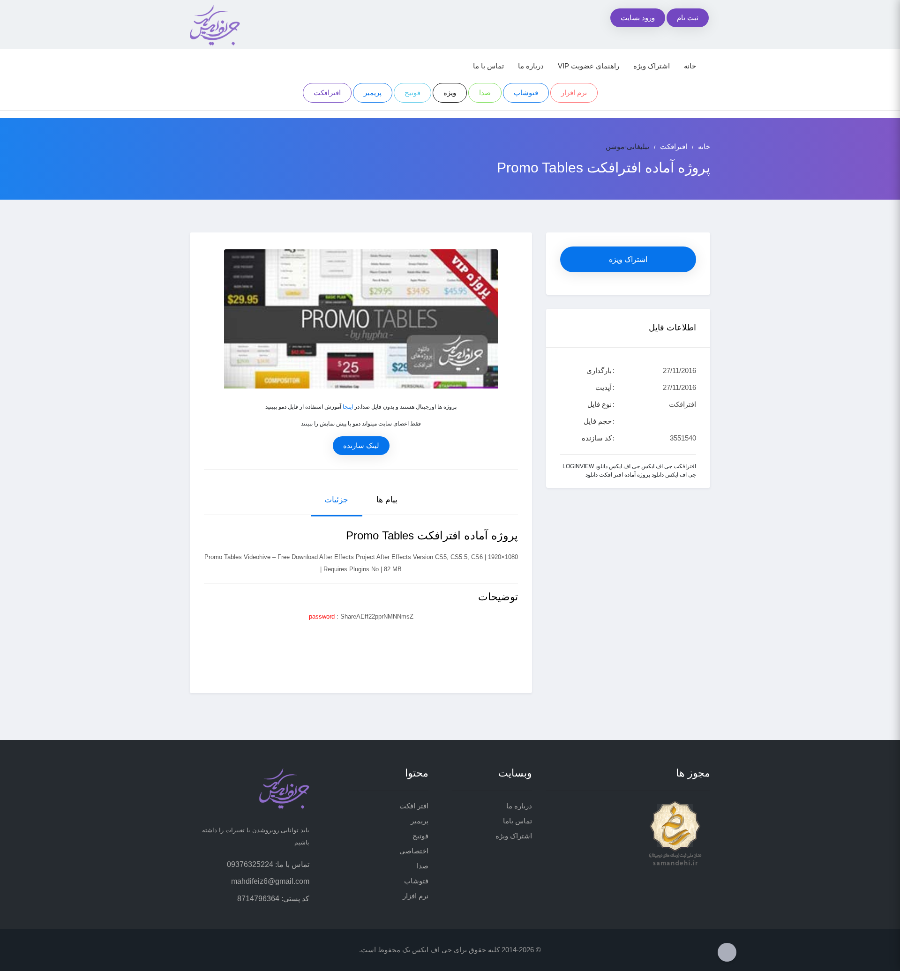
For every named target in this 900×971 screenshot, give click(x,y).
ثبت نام (687, 18)
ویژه (449, 93)
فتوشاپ (526, 93)
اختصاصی (413, 851)
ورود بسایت (638, 18)
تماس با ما (488, 66)
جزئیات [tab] (336, 499)
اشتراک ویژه (651, 66)
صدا (485, 93)
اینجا (348, 406)
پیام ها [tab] (387, 499)
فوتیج (412, 93)
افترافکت (327, 93)
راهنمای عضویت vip (588, 66)
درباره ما (531, 66)
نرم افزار (574, 93)
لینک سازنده (361, 445)
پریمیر (373, 93)
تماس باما (517, 821)
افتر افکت (413, 806)
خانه (690, 66)
